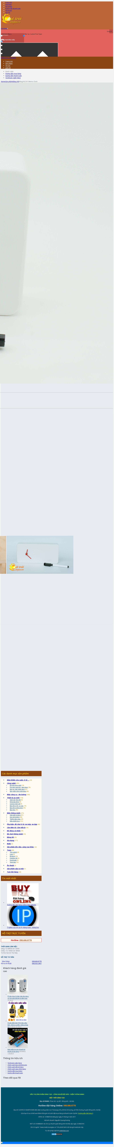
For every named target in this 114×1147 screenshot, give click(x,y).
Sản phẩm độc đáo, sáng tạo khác (20, 847)
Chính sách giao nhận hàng (17, 1069)
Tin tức (7, 66)
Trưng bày (13, 862)
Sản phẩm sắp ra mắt (15, 869)
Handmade (13, 860)
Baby (9, 844)
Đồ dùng (12, 856)
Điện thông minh (13, 813)
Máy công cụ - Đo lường (16, 794)
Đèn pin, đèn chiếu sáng (17, 789)
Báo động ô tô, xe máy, (16, 806)
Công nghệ (11, 783)
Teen (9, 850)
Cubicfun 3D (13, 858)
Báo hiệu (12, 810)
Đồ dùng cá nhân (13, 831)
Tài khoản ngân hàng (12, 78)
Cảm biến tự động (15, 815)
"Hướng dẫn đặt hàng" (85, 1113)
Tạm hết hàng (12, 872)
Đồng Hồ (16, 81)
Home (3, 81)
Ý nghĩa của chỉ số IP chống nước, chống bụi (23, 927)
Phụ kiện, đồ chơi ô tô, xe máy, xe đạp (22, 824)
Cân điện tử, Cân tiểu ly (16, 827)
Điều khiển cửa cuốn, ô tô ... (18, 780)
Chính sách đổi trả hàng (15, 1067)
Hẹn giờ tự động (14, 817)
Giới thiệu (8, 4)
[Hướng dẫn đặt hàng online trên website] (23, 903)
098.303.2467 (37, 963)
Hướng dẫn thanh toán (13, 8)
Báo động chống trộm (16, 808)
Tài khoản (8, 10)
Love (11, 854)
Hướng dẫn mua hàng (13, 73)
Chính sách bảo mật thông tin (17, 1065)
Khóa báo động (14, 802)
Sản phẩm (8, 6)
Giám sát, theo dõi (15, 800)
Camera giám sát (15, 804)
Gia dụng (10, 840)
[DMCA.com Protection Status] (57, 1135)
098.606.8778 (25, 940)
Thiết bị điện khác (15, 819)
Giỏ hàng (4, 28)
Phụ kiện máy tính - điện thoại (19, 787)
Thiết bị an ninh (13, 798)
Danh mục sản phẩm (8, 58)
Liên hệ (7, 12)
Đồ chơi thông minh (15, 834)
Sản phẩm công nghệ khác (18, 791)
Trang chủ (8, 2)
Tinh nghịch (13, 852)
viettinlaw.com (64, 1131)
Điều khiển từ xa (15, 821)
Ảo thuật (10, 865)
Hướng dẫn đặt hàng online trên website (21, 905)
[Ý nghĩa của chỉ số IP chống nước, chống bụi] (23, 925)
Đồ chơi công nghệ (15, 785)
